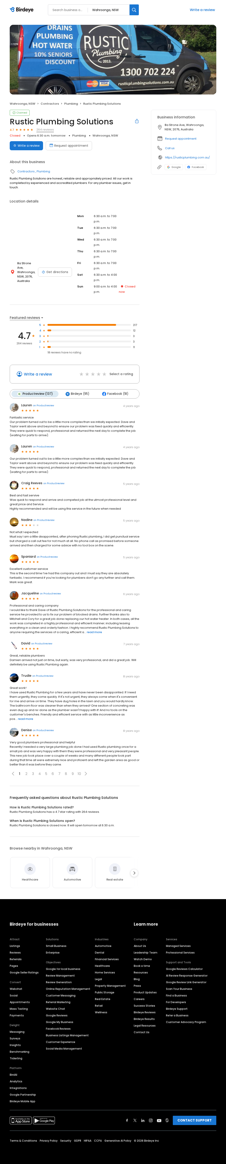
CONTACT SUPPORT (194, 1120)
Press (137, 986)
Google (176, 167)
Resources (141, 972)
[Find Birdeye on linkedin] (143, 1120)
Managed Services (178, 946)
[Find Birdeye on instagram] (151, 1120)
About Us (140, 946)
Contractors (50, 104)
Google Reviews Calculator (184, 969)
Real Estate (102, 999)
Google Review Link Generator (186, 982)
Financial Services (107, 959)
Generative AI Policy (117, 1141)
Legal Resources (145, 1025)
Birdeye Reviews (145, 1012)
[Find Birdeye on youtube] (159, 1120)
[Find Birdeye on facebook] (127, 1120)
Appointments (20, 1002)
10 (79, 773)
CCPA (98, 1141)
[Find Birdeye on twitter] (135, 1120)
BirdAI (13, 1075)
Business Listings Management (67, 1035)
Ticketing (16, 1058)
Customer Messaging (60, 995)
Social (14, 995)
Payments (17, 1015)
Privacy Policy (49, 1141)
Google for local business (63, 969)
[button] (86, 774)
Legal (98, 979)
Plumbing (71, 104)
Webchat (16, 989)
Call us (170, 148)
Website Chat (55, 1009)
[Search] (134, 9)
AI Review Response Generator (186, 975)
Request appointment (71, 145)
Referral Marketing (58, 1002)
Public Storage (104, 992)
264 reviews (45, 129)
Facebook (198, 167)
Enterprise (53, 952)
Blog (137, 979)
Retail (99, 1006)
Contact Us (141, 1032)
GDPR (77, 1141)
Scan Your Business (179, 989)
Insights (15, 1045)
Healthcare (102, 966)
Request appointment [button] (180, 139)
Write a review (202, 9)
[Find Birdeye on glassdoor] (167, 1120)
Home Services (105, 972)
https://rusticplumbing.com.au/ (187, 157)
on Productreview (43, 405)
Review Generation (59, 982)
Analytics (16, 1081)
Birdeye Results (144, 1019)
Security (65, 1141)
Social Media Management (64, 1048)
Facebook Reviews (58, 1029)
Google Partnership (23, 1095)
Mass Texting (19, 1009)
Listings (15, 946)
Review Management (60, 975)
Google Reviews (57, 1015)
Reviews (15, 952)
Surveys (15, 1038)
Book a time (142, 966)
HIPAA (87, 1141)
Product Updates (145, 992)
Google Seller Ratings (24, 972)
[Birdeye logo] (22, 10)
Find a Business (176, 995)
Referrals (16, 959)
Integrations (18, 1088)
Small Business (56, 946)
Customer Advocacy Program (186, 1022)
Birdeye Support (177, 1009)
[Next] (134, 873)
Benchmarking (19, 1052)
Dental (99, 952)
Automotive (103, 946)
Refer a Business (177, 1015)
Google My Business (59, 1022)
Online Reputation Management (68, 989)
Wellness (101, 1012)
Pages (14, 966)
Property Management (110, 986)
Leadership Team (145, 952)
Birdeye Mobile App (22, 1101)
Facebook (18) (117, 394)
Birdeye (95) (80, 394)
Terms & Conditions (23, 1141)
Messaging (17, 1032)
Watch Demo (143, 959)
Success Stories (144, 1006)
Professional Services (180, 952)
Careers (139, 999)
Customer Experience (60, 1042)
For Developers (176, 1002)
